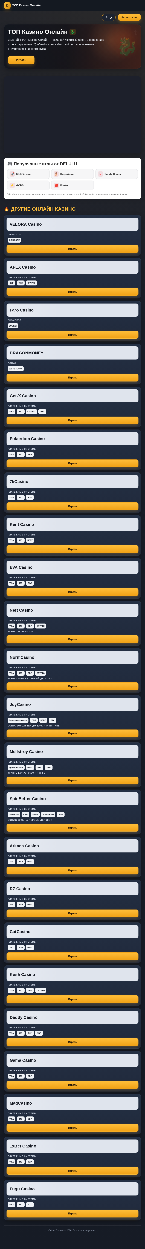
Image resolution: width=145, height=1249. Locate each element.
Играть (21, 59)
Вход (109, 17)
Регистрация (129, 17)
